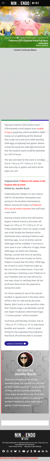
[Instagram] (8, 451)
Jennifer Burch (43, 38)
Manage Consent (30, 458)
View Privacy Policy (15, 446)
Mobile (45, 45)
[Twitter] (19, 451)
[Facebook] (3, 451)
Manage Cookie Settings (32, 446)
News (38, 45)
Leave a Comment (11, 38)
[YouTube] (23, 451)
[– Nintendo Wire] (25, 436)
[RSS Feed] (47, 451)
